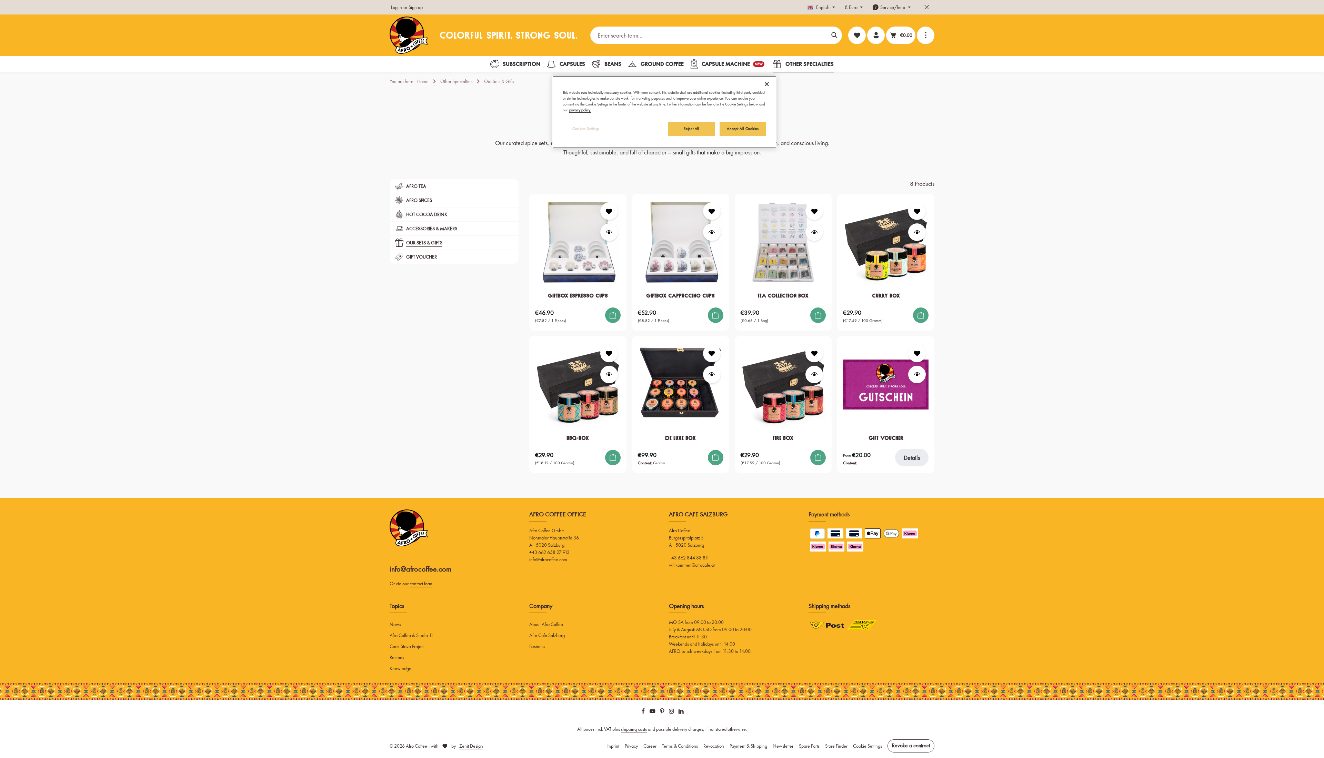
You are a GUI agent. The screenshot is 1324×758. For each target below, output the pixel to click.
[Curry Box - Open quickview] (917, 232)
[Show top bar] (925, 35)
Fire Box (783, 438)
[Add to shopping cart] (613, 315)
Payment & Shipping (748, 746)
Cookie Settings (867, 746)
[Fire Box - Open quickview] (814, 374)
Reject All (691, 128)
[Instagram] (672, 712)
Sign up (416, 7)
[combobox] (709, 35)
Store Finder (836, 746)
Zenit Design (471, 746)
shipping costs (634, 729)
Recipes (397, 657)
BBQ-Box (577, 438)
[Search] (834, 35)
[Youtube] (653, 712)
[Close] (766, 84)
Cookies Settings (586, 128)
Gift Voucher (886, 438)
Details (912, 458)
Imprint (612, 746)
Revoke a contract (911, 745)
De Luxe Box (680, 438)
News (395, 624)
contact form (421, 583)
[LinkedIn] (681, 712)
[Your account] (876, 35)
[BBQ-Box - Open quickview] (609, 374)
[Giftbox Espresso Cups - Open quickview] (609, 232)
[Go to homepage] (409, 35)
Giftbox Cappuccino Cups (680, 295)
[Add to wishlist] (609, 211)
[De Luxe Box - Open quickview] (712, 374)
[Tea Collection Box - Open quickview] (814, 232)
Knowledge (400, 668)
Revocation (713, 746)
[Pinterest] (662, 712)
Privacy (631, 746)
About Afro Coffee (546, 624)
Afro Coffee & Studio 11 (411, 635)
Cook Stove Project (407, 646)
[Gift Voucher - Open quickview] (917, 374)
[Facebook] (643, 712)
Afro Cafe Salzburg (547, 635)
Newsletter (783, 746)
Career (649, 746)
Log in (396, 7)
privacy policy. (580, 110)
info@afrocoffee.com (420, 569)
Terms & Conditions (680, 746)
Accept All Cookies (743, 128)
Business (537, 646)
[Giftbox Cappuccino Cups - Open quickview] (712, 232)
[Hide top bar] (927, 7)
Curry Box (886, 295)
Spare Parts (809, 746)
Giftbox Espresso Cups (578, 295)
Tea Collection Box (783, 295)
